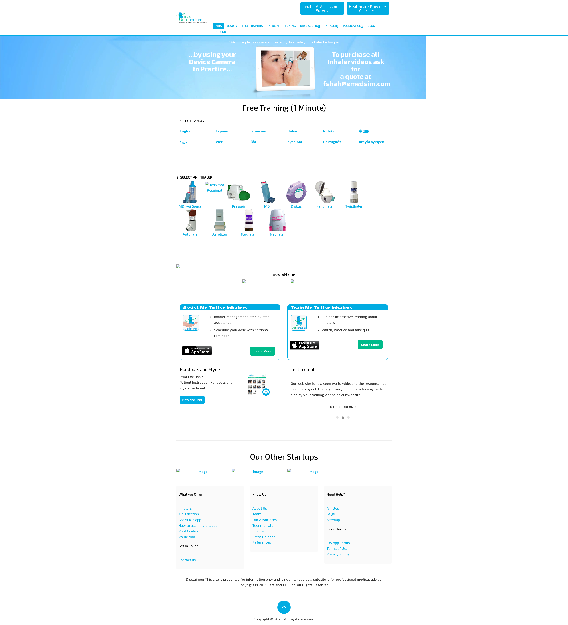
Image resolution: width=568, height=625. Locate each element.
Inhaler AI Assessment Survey (322, 8)
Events (258, 531)
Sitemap (333, 519)
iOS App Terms (338, 542)
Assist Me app (190, 519)
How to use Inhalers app (198, 525)
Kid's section (189, 514)
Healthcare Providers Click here (368, 8)
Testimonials (262, 525)
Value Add (187, 537)
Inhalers (332, 26)
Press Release (263, 537)
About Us (259, 508)
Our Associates (264, 519)
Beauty (231, 26)
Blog (371, 26)
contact (222, 32)
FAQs (331, 514)
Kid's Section (310, 26)
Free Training (252, 26)
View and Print (192, 400)
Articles (333, 508)
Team (256, 514)
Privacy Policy (338, 554)
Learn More (263, 351)
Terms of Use (337, 548)
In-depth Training (282, 26)
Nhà (219, 26)
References (261, 542)
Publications (353, 26)
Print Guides (188, 531)
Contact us (187, 560)
